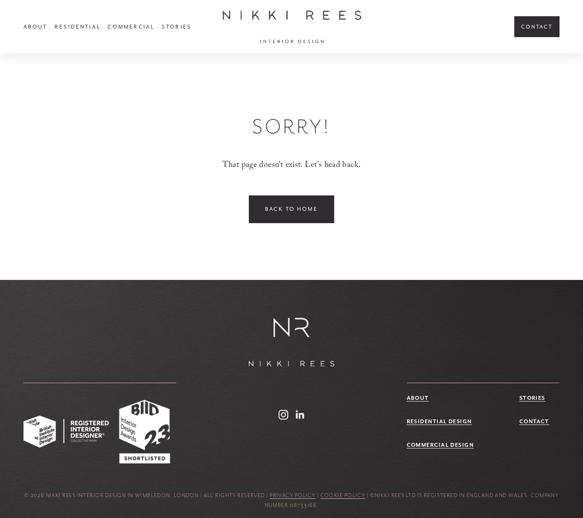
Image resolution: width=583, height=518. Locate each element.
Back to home (291, 209)
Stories (177, 26)
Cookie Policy (343, 495)
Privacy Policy (292, 495)
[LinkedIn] (299, 415)
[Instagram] (283, 415)
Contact (536, 26)
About (35, 26)
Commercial (131, 26)
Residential (78, 26)
